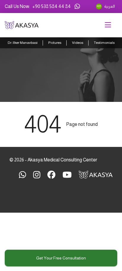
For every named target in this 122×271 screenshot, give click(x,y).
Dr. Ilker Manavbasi (23, 43)
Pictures (54, 43)
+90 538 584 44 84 (51, 6)
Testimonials (104, 43)
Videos (77, 43)
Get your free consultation (61, 258)
